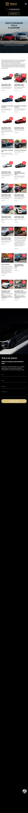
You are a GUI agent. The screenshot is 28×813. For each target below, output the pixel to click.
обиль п (20, 500)
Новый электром (16, 500)
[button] (14, 14)
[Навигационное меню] (26, 4)
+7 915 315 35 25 (14, 9)
